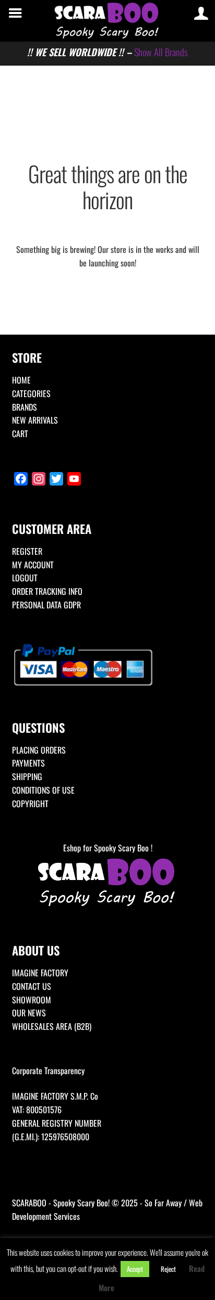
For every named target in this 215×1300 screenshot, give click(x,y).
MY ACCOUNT (33, 564)
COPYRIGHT (30, 803)
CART (20, 433)
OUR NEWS (29, 1012)
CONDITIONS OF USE (43, 790)
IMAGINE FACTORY (40, 972)
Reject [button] (168, 1269)
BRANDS (24, 407)
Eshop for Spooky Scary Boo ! (107, 848)
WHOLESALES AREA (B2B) (51, 1026)
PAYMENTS (28, 763)
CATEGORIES (31, 393)
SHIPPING (27, 776)
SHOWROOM (31, 999)
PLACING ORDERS (39, 750)
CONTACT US (31, 986)
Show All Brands (161, 52)
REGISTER (27, 551)
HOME (21, 380)
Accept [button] (135, 1269)
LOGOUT (25, 577)
